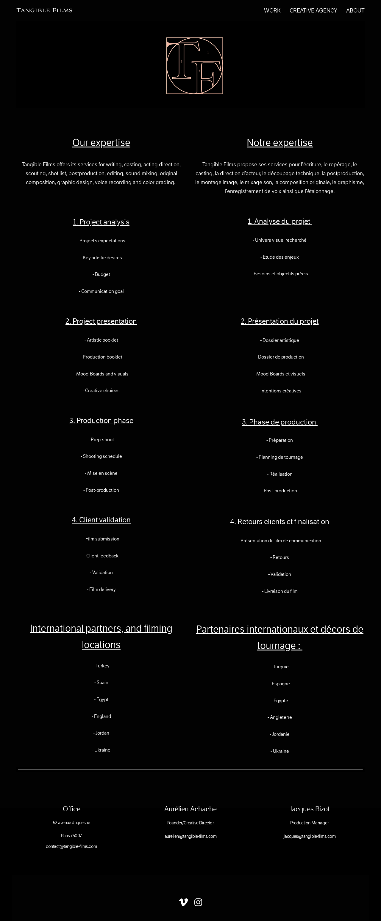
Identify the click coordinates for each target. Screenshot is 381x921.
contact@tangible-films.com (71, 846)
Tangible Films (44, 10)
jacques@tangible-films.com (310, 836)
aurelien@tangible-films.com (190, 836)
